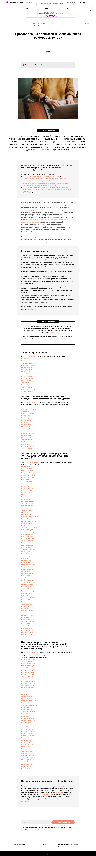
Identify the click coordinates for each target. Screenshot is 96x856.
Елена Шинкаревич (27, 477)
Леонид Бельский (27, 670)
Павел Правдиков (27, 536)
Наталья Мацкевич (27, 672)
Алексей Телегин (26, 668)
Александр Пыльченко (28, 409)
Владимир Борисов (27, 687)
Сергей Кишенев (26, 554)
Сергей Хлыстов (26, 387)
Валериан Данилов (27, 446)
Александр (24, 508)
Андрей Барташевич (28, 475)
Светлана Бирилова (27, 610)
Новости (28, 8)
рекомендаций (34, 222)
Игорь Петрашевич (27, 499)
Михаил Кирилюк (26, 418)
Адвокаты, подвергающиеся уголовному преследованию (41, 176)
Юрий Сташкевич (27, 580)
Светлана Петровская (28, 597)
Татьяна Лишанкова (27, 725)
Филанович (32, 508)
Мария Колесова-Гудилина (30, 516)
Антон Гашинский (27, 488)
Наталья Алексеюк (27, 514)
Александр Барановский (29, 527)
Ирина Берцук (25, 486)
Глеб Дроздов (25, 444)
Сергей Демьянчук (27, 578)
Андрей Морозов (26, 762)
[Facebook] (47, 51)
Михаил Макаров (26, 376)
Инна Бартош (25, 624)
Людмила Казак (26, 411)
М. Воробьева (25, 595)
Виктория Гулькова (27, 703)
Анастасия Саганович (28, 711)
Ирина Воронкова (27, 497)
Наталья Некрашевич (28, 683)
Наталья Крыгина (27, 632)
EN (88, 23)
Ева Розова (25, 442)
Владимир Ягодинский (28, 565)
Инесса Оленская (27, 586)
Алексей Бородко (27, 378)
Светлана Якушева (27, 431)
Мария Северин (26, 628)
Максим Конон (26, 415)
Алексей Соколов (27, 440)
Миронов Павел (26, 593)
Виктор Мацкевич (27, 569)
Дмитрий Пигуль (26, 374)
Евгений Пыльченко (27, 674)
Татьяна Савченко (27, 540)
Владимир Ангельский (28, 701)
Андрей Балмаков (27, 391)
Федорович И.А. (26, 426)
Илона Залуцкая (26, 694)
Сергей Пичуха (26, 422)
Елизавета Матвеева (28, 681)
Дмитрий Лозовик (27, 676)
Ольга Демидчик (26, 575)
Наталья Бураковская (28, 385)
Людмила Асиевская (28, 549)
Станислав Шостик (27, 753)
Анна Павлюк (25, 547)
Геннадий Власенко (27, 538)
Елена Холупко (26, 746)
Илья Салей (25, 361)
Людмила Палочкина (28, 433)
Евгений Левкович (27, 744)
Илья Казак (25, 602)
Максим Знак (25, 358)
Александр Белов (27, 503)
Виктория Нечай (26, 543)
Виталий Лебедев (27, 530)
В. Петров (24, 608)
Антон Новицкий (26, 613)
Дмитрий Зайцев (26, 448)
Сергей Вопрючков (27, 584)
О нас (44, 844)
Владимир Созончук (27, 659)
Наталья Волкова (27, 573)
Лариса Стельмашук (28, 532)
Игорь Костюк (25, 525)
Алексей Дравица (27, 534)
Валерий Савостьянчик (28, 521)
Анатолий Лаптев (27, 626)
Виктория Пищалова (28, 735)
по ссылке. (51, 332)
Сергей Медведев (27, 606)
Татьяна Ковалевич (27, 582)
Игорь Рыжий (25, 617)
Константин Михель (27, 413)
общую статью (33, 356)
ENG (84, 2)
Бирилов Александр (27, 591)
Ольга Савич (25, 637)
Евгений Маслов (26, 492)
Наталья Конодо (37, 613)
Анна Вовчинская (26, 481)
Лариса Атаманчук (27, 692)
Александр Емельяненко (29, 705)
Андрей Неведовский (28, 720)
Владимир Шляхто (27, 523)
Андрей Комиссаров (27, 718)
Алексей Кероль (26, 382)
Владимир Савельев (28, 738)
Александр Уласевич (28, 429)
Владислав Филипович (28, 473)
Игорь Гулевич (26, 766)
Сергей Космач (26, 560)
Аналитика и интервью (45, 3)
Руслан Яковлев (26, 768)
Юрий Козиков (26, 740)
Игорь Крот (24, 749)
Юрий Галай (25, 512)
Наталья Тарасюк (27, 615)
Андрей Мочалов (26, 367)
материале (59, 792)
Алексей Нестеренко (28, 685)
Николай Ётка (25, 479)
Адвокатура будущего (58, 3)
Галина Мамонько (27, 562)
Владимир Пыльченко (28, 567)
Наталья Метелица (27, 519)
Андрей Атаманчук (27, 690)
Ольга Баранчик (26, 468)
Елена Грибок (25, 551)
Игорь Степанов (26, 733)
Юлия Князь (25, 495)
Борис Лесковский (27, 471)
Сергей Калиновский (28, 604)
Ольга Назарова (26, 751)
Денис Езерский (26, 764)
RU (85, 23)
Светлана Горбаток (27, 634)
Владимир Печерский (28, 716)
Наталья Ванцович (27, 506)
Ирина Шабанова (26, 619)
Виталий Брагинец (27, 369)
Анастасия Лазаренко (28, 365)
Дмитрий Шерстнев (27, 589)
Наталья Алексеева (27, 501)
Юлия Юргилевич (27, 372)
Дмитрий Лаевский (27, 661)
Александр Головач (27, 621)
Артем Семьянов (26, 742)
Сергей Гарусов (26, 510)
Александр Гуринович (28, 731)
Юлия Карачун (26, 435)
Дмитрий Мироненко (28, 556)
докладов (24, 222)
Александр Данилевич (28, 363)
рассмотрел (48, 794)
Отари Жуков (25, 707)
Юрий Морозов (26, 380)
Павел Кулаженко (27, 545)
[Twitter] (49, 51)
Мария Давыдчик (26, 558)
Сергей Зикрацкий (27, 466)
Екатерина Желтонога (28, 389)
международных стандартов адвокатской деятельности (49, 219)
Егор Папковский (26, 722)
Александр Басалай (27, 630)
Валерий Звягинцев (27, 666)
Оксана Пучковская (27, 437)
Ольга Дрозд (25, 599)
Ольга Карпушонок (27, 490)
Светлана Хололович (28, 484)
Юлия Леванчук (26, 420)
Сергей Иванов (26, 424)
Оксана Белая (26, 571)
